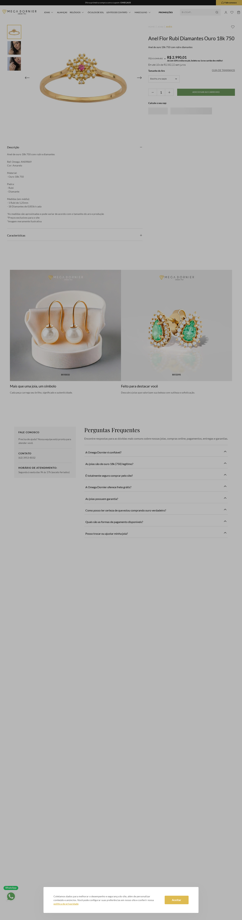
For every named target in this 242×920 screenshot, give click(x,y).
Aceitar (176, 900)
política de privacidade (66, 903)
